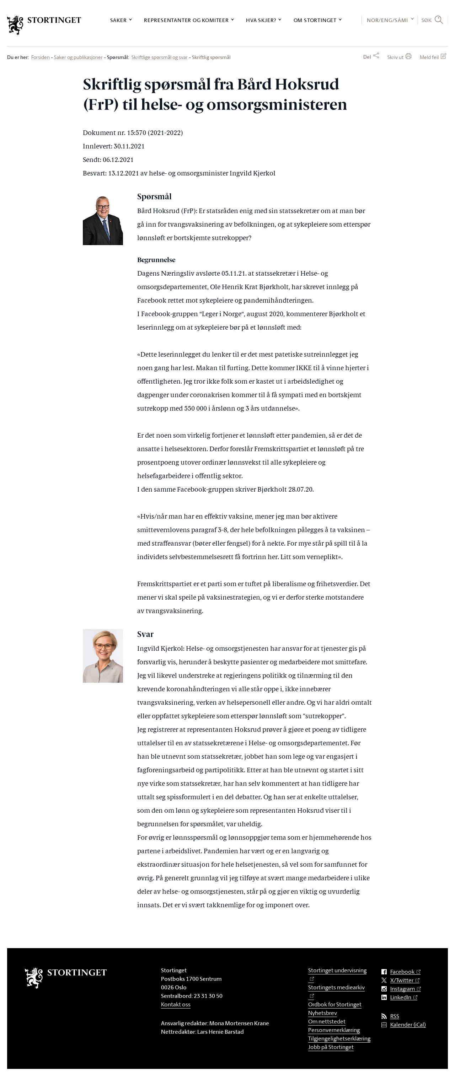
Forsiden (40, 57)
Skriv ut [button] (395, 57)
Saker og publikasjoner (78, 57)
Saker (118, 20)
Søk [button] (427, 19)
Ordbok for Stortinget (335, 1004)
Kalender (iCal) (408, 1025)
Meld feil (429, 57)
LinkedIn (400, 997)
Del (367, 56)
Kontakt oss (176, 1004)
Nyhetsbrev (322, 1013)
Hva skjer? (261, 20)
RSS (394, 1016)
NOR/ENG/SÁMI (387, 20)
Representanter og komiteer (186, 20)
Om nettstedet (327, 1021)
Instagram (402, 989)
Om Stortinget (315, 20)
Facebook (402, 972)
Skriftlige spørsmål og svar (160, 57)
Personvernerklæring (334, 1030)
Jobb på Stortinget (331, 1047)
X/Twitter (401, 980)
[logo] (44, 25)
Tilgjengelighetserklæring (339, 1038)
